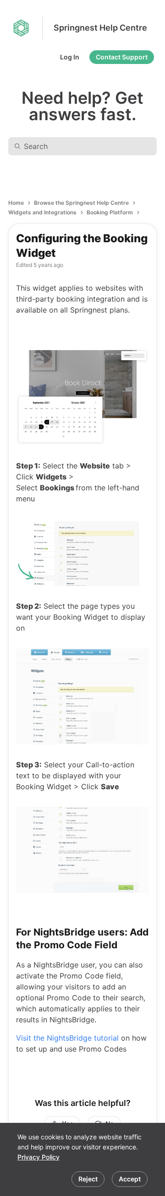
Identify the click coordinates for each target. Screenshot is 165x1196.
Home (16, 202)
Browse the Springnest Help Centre (81, 202)
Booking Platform (110, 212)
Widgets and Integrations (42, 212)
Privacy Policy (38, 1157)
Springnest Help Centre (100, 27)
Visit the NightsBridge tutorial (67, 1037)
